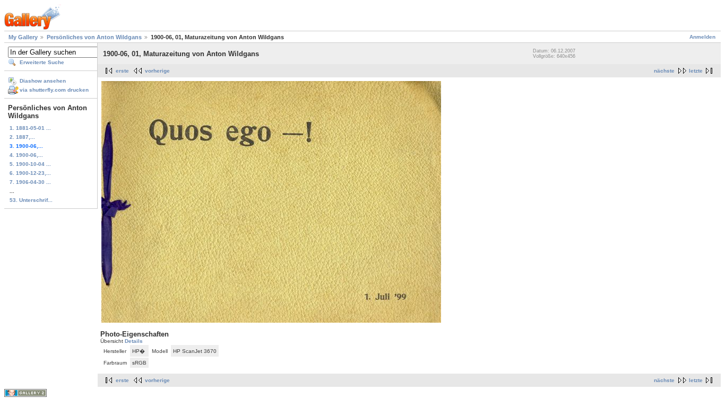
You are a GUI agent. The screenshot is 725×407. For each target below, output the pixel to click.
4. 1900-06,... (26, 155)
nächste (664, 71)
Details (134, 341)
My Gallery (23, 37)
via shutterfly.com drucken (54, 90)
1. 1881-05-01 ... (30, 128)
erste (122, 71)
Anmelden (702, 37)
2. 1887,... (22, 137)
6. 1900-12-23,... (30, 173)
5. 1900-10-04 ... (30, 164)
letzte (696, 71)
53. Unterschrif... (31, 200)
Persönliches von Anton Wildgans (94, 37)
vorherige (157, 71)
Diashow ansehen (43, 81)
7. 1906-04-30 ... (30, 182)
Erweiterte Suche (42, 62)
